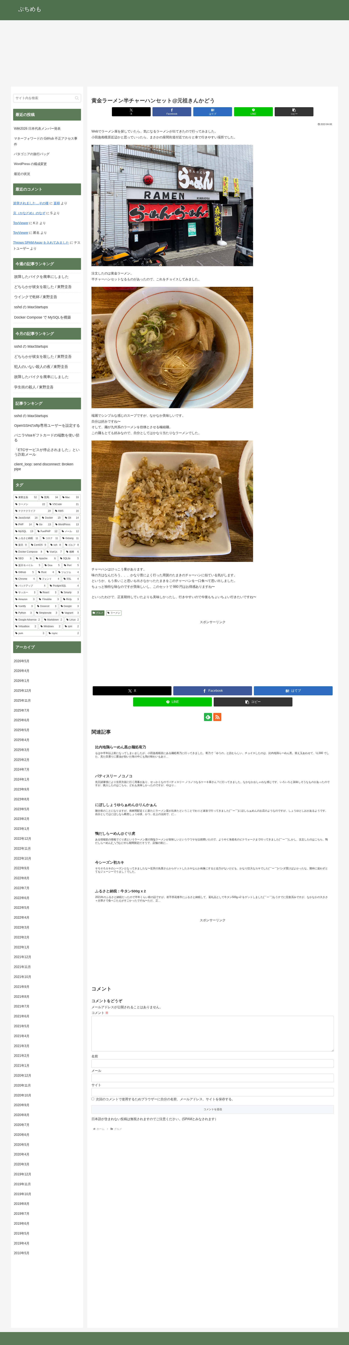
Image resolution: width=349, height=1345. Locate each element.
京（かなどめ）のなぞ (29, 213)
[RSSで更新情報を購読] (217, 717)
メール (96, 1070)
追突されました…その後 (31, 203)
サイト (96, 1085)
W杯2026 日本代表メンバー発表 (37, 128)
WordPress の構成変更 (30, 164)
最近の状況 (22, 174)
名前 (94, 1056)
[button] (294, 111)
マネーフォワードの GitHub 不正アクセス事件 (45, 141)
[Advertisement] (174, 53)
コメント (99, 1013)
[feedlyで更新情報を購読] (208, 717)
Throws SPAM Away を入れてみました (41, 242)
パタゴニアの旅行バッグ (31, 154)
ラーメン (115, 612)
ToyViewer (20, 223)
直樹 (57, 203)
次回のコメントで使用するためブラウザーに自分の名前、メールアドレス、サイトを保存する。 (165, 1099)
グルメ (99, 612)
